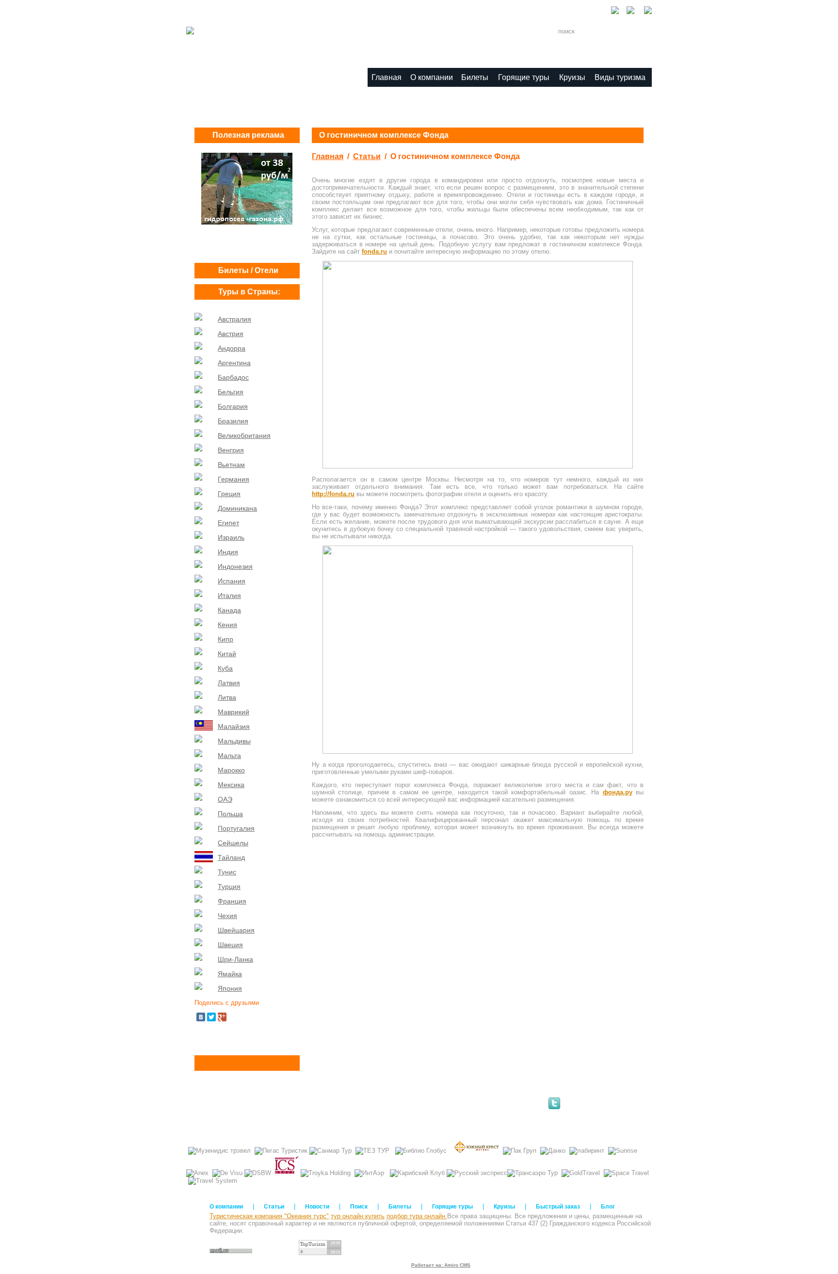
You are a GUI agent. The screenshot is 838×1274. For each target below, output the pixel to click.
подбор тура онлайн (417, 1216)
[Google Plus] (222, 1017)
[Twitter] (211, 1017)
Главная (327, 156)
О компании (431, 77)
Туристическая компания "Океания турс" (269, 1216)
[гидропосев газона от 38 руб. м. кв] (246, 222)
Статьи (367, 156)
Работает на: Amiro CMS (440, 1265)
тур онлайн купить (358, 1216)
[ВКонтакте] (200, 1017)
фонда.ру (617, 792)
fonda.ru (374, 251)
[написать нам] (644, 12)
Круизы (572, 77)
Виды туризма (620, 77)
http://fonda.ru (333, 494)
